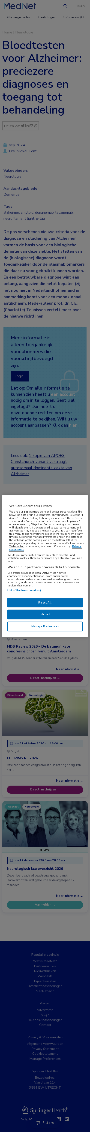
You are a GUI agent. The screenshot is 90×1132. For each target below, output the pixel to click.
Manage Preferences (45, 626)
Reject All (45, 602)
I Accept (45, 614)
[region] (45, 566)
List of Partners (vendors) (24, 590)
